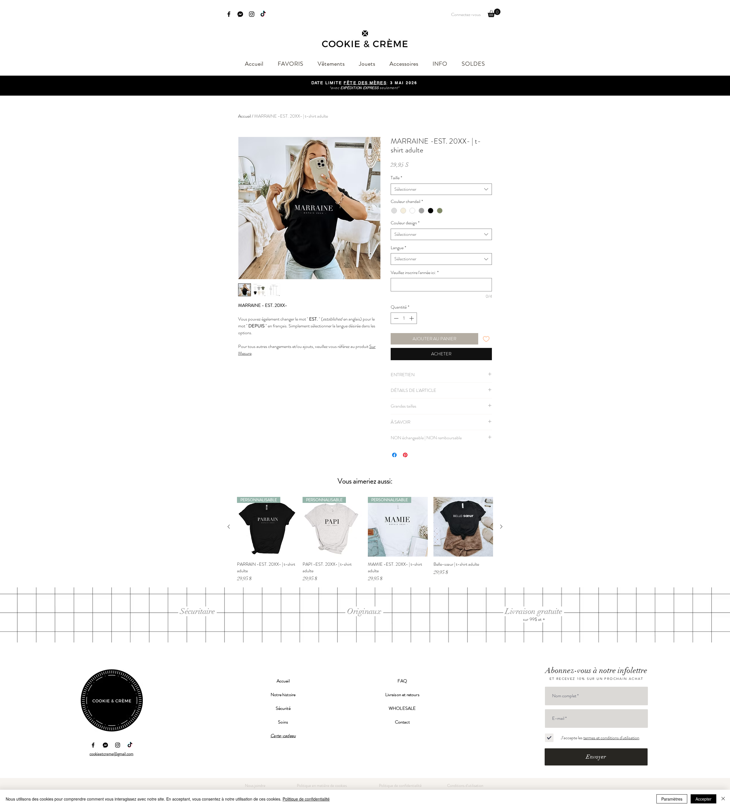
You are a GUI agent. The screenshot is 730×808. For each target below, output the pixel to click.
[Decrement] (396, 318)
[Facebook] (228, 14)
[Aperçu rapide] (463, 527)
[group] (365, 539)
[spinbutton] (404, 318)
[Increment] (412, 318)
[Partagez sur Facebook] (394, 455)
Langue (398, 248)
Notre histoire (283, 694)
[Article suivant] (501, 526)
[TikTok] (263, 14)
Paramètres (671, 799)
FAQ (402, 681)
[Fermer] (723, 798)
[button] (494, 13)
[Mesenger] (105, 745)
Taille (396, 178)
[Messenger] (240, 14)
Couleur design (405, 223)
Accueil (244, 116)
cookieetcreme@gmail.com (111, 754)
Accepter (703, 799)
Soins (283, 722)
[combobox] (441, 189)
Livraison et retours (402, 694)
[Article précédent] (228, 526)
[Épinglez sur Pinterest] (405, 455)
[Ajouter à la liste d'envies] (486, 338)
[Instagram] (251, 14)
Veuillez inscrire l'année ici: (415, 272)
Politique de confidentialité (306, 799)
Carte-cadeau (283, 735)
